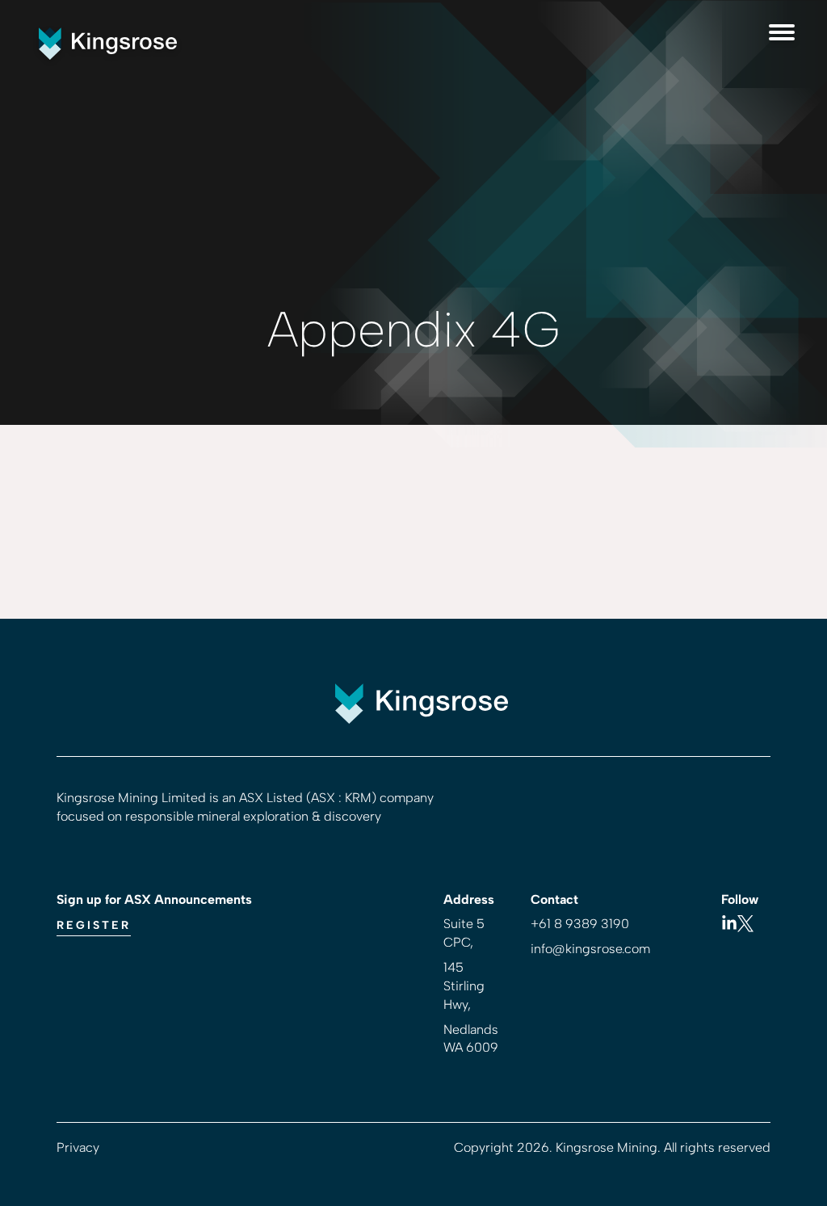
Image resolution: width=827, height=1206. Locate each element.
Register (94, 925)
